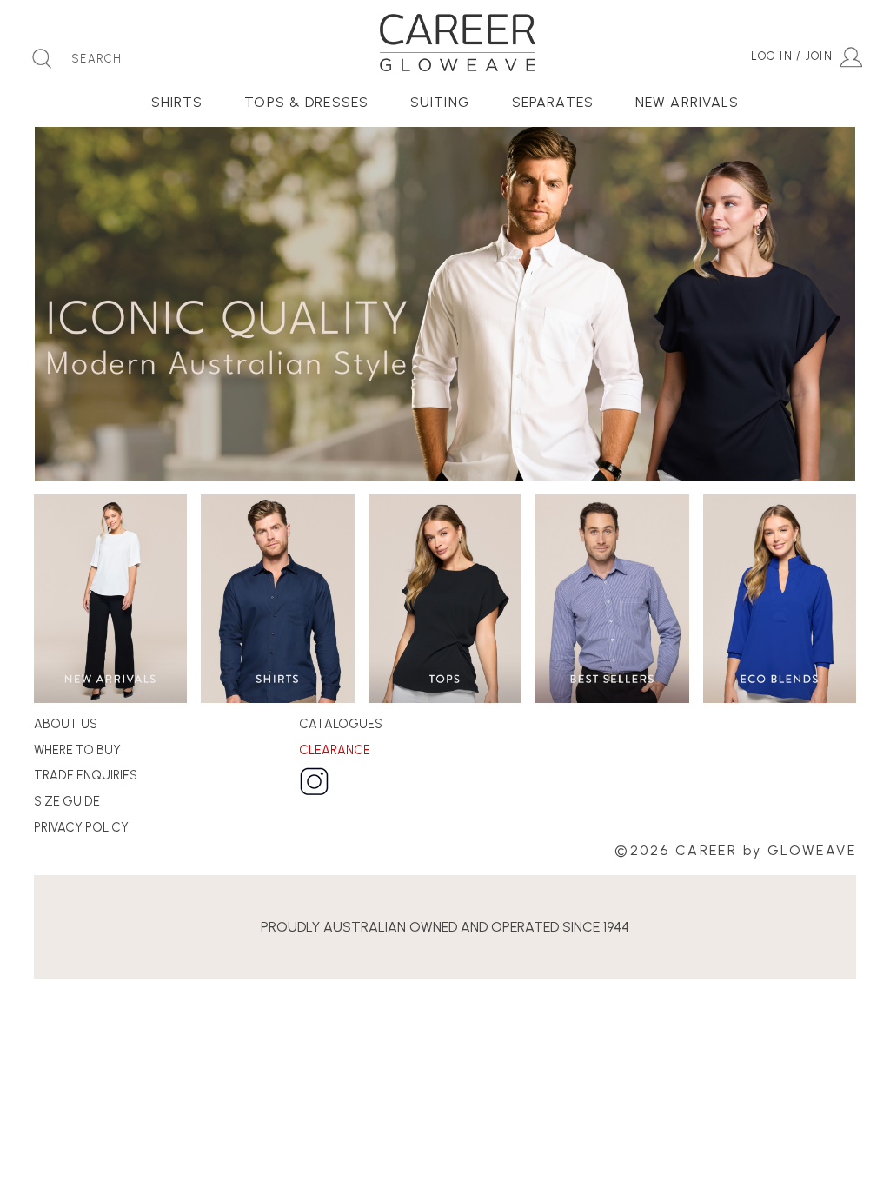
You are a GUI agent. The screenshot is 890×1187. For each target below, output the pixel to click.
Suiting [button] (440, 102)
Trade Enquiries (85, 775)
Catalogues (340, 724)
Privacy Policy (81, 827)
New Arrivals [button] (687, 102)
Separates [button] (553, 102)
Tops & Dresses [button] (306, 102)
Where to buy (77, 750)
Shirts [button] (177, 102)
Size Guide (67, 801)
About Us (65, 724)
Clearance (334, 750)
